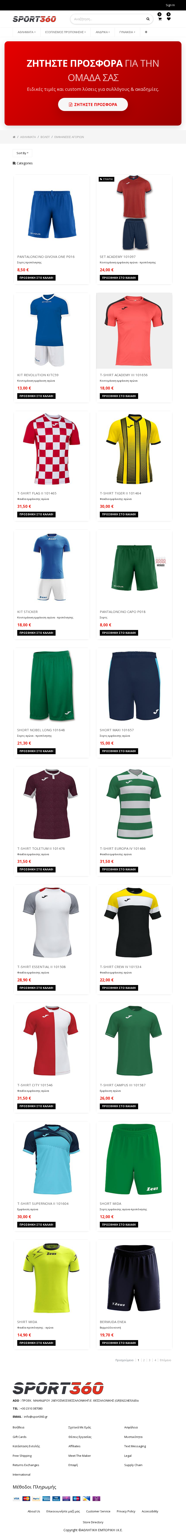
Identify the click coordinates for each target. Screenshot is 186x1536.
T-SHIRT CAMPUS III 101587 (123, 1085)
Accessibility (150, 1511)
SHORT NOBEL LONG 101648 (41, 730)
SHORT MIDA (110, 1203)
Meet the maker (80, 1456)
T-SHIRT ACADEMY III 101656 (124, 375)
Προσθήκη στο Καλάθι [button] (36, 278)
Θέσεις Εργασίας (80, 1437)
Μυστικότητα (133, 1437)
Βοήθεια (18, 1427)
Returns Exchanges (26, 1465)
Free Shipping (22, 1456)
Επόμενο (165, 1360)
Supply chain (133, 1465)
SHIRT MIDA (27, 1321)
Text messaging (135, 1446)
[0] (159, 19)
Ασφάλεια (131, 1427)
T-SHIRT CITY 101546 (35, 1085)
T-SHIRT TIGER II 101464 (120, 493)
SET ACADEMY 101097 (118, 256)
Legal (128, 1456)
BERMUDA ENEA (113, 1321)
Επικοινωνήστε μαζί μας (63, 1511)
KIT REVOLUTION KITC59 (38, 375)
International (21, 1474)
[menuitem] (26, 32)
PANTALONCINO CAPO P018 (123, 611)
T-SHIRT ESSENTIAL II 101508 (41, 966)
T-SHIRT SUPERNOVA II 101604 (43, 1203)
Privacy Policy (126, 1511)
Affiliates (75, 1446)
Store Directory (93, 1522)
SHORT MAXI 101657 (117, 730)
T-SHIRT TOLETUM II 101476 (41, 848)
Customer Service (98, 1511)
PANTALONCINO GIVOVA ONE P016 (46, 256)
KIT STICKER (27, 611)
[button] (146, 32)
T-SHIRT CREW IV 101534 (120, 966)
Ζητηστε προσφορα (95, 104)
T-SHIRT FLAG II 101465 (36, 493)
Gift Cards (20, 1437)
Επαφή (73, 1465)
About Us (34, 1511)
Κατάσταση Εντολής (26, 1446)
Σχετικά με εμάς (80, 1427)
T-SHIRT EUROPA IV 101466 (123, 848)
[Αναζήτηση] (169, 151)
